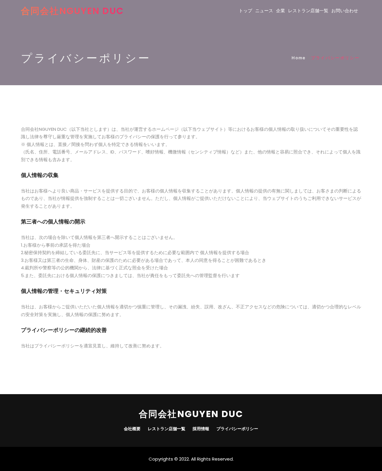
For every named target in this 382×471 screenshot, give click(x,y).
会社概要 (132, 429)
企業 (280, 10)
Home (299, 57)
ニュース (264, 10)
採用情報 (200, 429)
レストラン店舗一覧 (308, 10)
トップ (245, 10)
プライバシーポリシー (237, 429)
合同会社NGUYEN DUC (72, 10)
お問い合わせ (344, 10)
